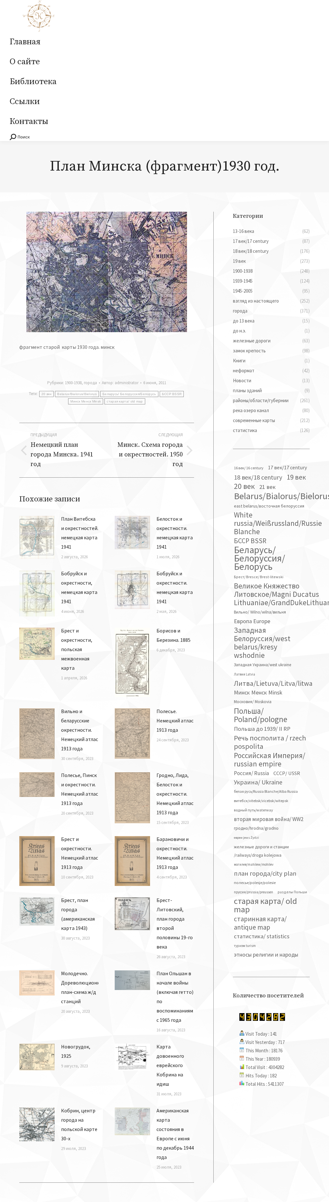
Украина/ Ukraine (258, 782)
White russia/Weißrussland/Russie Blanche (278, 523)
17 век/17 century (287, 467)
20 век (46, 394)
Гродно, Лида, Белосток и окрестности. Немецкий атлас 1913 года (174, 794)
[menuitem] (25, 42)
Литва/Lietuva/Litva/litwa (273, 683)
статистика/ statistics (261, 936)
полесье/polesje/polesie (255, 882)
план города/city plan (265, 873)
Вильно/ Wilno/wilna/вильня (260, 612)
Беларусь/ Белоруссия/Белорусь (129, 394)
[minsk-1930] (106, 272)
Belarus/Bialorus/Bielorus (77, 394)
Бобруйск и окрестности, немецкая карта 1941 (79, 587)
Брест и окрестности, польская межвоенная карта (76, 649)
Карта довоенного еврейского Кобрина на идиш (170, 1065)
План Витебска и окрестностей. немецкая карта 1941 (79, 533)
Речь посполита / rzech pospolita (270, 742)
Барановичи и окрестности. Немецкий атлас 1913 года (174, 853)
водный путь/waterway (253, 810)
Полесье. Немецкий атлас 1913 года (174, 720)
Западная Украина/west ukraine (262, 664)
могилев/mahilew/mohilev (253, 864)
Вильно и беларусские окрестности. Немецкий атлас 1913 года (79, 730)
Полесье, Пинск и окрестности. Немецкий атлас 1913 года (79, 789)
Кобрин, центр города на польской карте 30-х (79, 1124)
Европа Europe (252, 621)
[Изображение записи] (37, 537)
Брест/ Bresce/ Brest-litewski (258, 576)
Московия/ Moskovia (252, 701)
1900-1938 (73, 382)
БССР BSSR (172, 394)
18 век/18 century (258, 477)
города (90, 382)
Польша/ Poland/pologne (260, 715)
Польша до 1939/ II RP (262, 728)
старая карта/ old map (125, 401)
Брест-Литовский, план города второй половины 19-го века (174, 923)
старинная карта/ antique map (260, 923)
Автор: (120, 382)
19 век (296, 477)
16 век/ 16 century (248, 467)
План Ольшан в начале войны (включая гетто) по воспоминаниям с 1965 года (174, 996)
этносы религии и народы (266, 954)
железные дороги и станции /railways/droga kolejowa (261, 851)
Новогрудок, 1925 (75, 1051)
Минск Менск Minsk (85, 401)
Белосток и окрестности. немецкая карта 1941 (174, 533)
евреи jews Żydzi (246, 837)
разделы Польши (292, 891)
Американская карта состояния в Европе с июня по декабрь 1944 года (175, 1133)
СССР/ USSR (286, 773)
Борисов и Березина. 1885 (173, 635)
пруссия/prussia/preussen (253, 892)
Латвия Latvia (244, 674)
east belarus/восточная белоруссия (269, 506)
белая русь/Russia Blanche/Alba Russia (266, 791)
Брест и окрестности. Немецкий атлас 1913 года (79, 853)
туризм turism (245, 945)
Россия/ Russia (251, 773)
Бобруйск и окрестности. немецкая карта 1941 (174, 587)
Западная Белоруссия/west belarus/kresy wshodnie (262, 642)
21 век (267, 487)
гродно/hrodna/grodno (256, 828)
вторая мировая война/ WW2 (268, 819)
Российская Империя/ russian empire (269, 759)
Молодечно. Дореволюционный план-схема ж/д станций (83, 987)
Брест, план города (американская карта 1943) (78, 914)
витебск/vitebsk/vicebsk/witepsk (261, 800)
